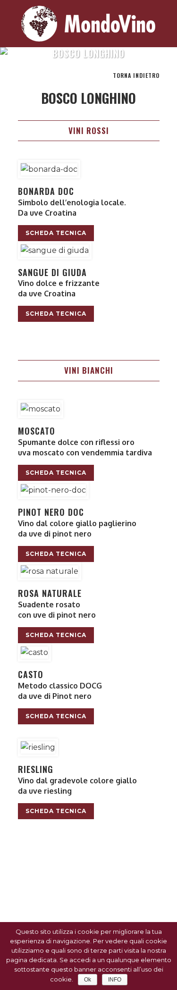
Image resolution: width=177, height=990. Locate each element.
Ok (87, 979)
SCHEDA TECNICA (55, 232)
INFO (114, 979)
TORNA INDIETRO (136, 75)
